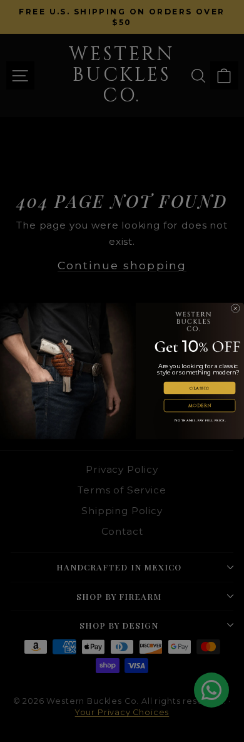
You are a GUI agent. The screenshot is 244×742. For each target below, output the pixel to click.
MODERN (199, 406)
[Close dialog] (236, 308)
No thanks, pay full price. (200, 420)
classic (200, 388)
